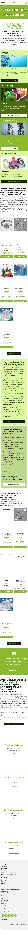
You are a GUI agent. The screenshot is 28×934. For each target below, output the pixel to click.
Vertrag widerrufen (6, 908)
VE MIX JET (6, 290)
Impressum (4, 901)
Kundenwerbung (5, 891)
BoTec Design (20, 244)
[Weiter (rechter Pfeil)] (1, 933)
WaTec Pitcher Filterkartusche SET (6, 535)
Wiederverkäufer (5, 893)
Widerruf (3, 903)
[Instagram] (6, 915)
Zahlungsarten (5, 881)
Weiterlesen (6, 301)
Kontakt (3, 883)
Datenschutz (4, 900)
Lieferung (3, 905)
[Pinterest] (15, 915)
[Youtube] (12, 915)
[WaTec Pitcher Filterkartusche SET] (6, 520)
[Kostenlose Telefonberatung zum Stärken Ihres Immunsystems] (14, 654)
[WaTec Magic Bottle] (20, 275)
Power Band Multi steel (7, 245)
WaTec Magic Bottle (20, 290)
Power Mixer (6, 288)
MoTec (6, 580)
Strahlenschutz (20, 533)
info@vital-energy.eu (10, 874)
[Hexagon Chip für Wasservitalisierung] (20, 566)
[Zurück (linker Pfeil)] (0, 933)
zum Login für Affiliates (13, 889)
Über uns (3, 880)
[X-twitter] (9, 915)
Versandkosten (7, 252)
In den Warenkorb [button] (6, 256)
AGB (2, 898)
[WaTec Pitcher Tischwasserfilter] (6, 320)
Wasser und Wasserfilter (20, 288)
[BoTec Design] (20, 230)
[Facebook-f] (3, 915)
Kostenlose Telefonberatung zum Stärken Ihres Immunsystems (14, 661)
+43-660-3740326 (14, 670)
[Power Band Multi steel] (6, 230)
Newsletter (4, 885)
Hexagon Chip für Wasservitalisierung (20, 581)
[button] (26, 3)
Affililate (3, 889)
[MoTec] (6, 566)
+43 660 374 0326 (11, 873)
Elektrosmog (10, 379)
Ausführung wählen (20, 301)
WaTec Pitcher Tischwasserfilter (6, 335)
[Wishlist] (11, 220)
